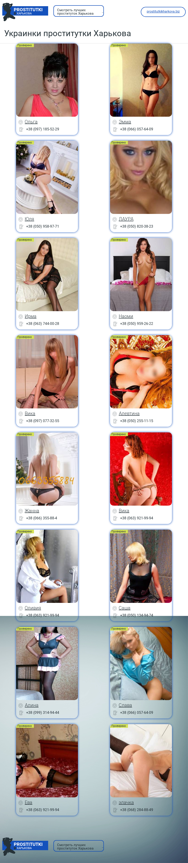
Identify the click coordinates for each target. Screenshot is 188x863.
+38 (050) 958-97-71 (42, 226)
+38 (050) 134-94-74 (136, 615)
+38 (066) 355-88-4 (41, 518)
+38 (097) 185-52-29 (42, 129)
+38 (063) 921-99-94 (136, 518)
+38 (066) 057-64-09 (136, 129)
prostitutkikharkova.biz (163, 11)
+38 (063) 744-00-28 (42, 323)
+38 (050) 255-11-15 (136, 421)
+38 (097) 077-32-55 (42, 421)
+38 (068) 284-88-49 (136, 810)
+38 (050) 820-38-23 (136, 226)
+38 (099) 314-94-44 (42, 712)
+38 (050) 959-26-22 (136, 323)
